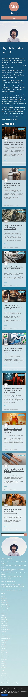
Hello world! (19, 590)
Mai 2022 (3, 646)
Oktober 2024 (4, 609)
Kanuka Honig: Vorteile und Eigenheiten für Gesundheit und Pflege (13, 430)
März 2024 (4, 619)
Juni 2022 (3, 644)
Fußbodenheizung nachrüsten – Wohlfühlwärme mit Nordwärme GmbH (13, 227)
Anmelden (3, 673)
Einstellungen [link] (7, 691)
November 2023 (5, 625)
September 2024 (5, 611)
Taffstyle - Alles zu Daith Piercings (9, 683)
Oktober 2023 (4, 627)
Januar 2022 (4, 655)
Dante (14, 13)
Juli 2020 (3, 665)
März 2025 (4, 600)
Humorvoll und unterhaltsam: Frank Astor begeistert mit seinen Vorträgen (13, 390)
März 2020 (4, 667)
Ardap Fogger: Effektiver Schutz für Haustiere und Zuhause (12, 185)
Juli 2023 (3, 632)
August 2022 (4, 640)
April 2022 (4, 648)
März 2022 (4, 650)
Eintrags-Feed (4, 675)
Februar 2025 (4, 602)
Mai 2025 (3, 596)
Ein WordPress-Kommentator (8, 584)
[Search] (25, 534)
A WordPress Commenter (7, 586)
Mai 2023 (3, 634)
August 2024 (4, 613)
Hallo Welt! (20, 584)
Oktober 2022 (4, 636)
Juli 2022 (3, 642)
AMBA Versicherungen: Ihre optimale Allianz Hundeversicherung (13, 511)
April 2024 (4, 617)
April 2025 (4, 598)
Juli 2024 (3, 615)
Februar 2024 (4, 621)
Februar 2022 (4, 652)
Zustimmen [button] (4, 694)
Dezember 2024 (5, 604)
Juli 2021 (3, 661)
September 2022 (5, 638)
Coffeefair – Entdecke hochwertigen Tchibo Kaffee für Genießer (13, 307)
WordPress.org (5, 680)
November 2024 (5, 606)
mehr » (5, 160)
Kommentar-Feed (5, 678)
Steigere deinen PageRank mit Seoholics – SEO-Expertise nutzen (13, 350)
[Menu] (14, 18)
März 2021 (4, 663)
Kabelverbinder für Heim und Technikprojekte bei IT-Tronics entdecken (14, 470)
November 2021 (5, 657)
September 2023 (5, 629)
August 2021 (4, 659)
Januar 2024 (4, 623)
